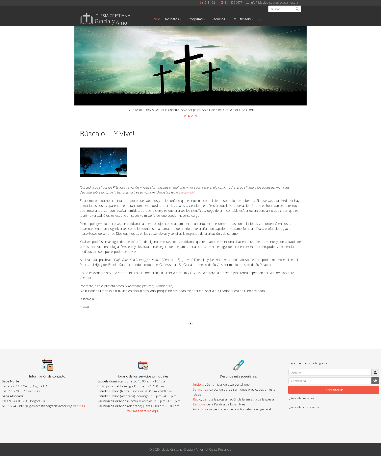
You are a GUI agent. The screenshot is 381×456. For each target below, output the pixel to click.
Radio (197, 399)
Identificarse (334, 390)
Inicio (156, 19)
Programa (195, 19)
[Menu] (260, 19)
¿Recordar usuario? (301, 398)
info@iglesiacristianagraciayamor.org (274, 2)
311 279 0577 (233, 2)
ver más (34, 391)
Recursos (218, 19)
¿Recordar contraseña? (304, 407)
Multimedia (242, 19)
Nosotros (172, 19)
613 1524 (210, 2)
